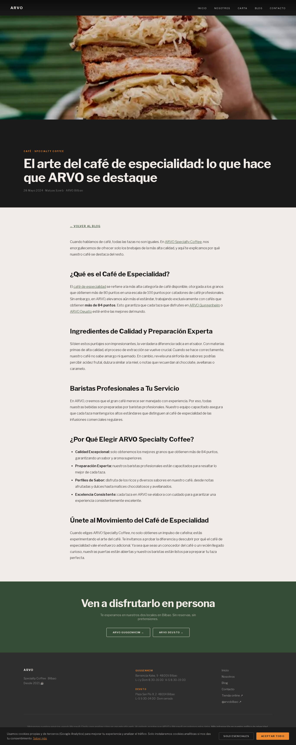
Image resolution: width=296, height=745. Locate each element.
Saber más (40, 738)
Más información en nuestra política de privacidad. (239, 726)
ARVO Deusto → (171, 632)
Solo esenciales (236, 736)
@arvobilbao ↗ (231, 701)
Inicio (202, 8)
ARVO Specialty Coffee (183, 242)
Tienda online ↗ (232, 695)
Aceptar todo (272, 736)
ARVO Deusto (81, 311)
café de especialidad (89, 287)
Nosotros (222, 8)
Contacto (278, 8)
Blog (258, 8)
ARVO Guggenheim (204, 305)
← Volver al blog (85, 226)
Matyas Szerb (54, 190)
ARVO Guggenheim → (128, 632)
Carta (242, 8)
